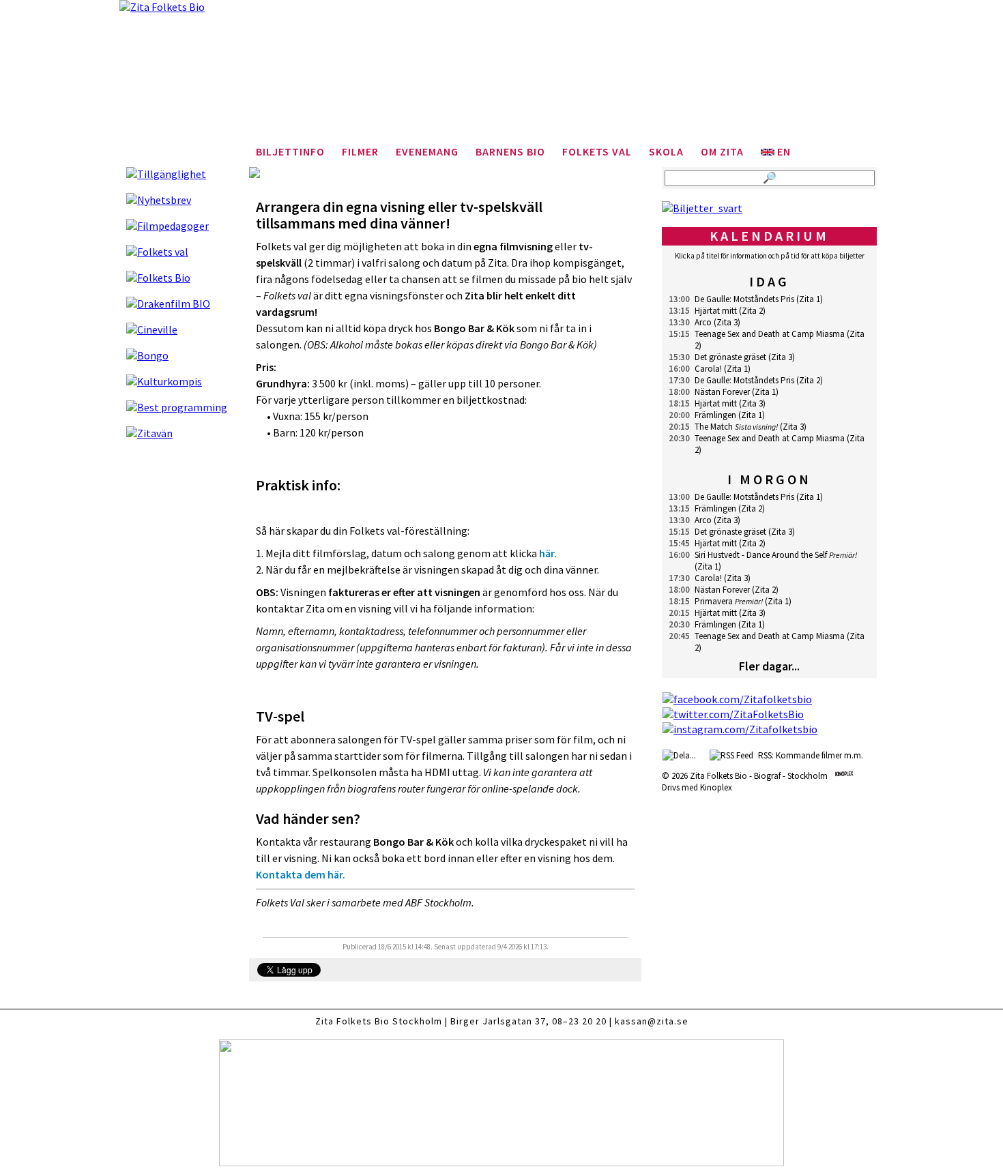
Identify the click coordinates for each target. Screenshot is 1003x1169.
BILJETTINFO (290, 151)
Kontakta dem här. (300, 874)
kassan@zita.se (651, 1021)
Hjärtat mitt (716, 310)
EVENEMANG (427, 151)
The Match (714, 426)
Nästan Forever (722, 392)
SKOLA (666, 151)
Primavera (714, 601)
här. (548, 553)
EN (782, 151)
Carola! (708, 368)
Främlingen (715, 415)
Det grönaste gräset (730, 357)
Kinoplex (716, 787)
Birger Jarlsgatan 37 (498, 1021)
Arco (703, 322)
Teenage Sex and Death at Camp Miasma (770, 334)
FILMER (360, 151)
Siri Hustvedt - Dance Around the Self (761, 555)
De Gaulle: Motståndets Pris (744, 299)
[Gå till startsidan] (501, 75)
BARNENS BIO (510, 151)
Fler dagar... (769, 666)
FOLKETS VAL (597, 151)
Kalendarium (769, 235)
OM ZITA (722, 151)
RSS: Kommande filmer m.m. (808, 755)
